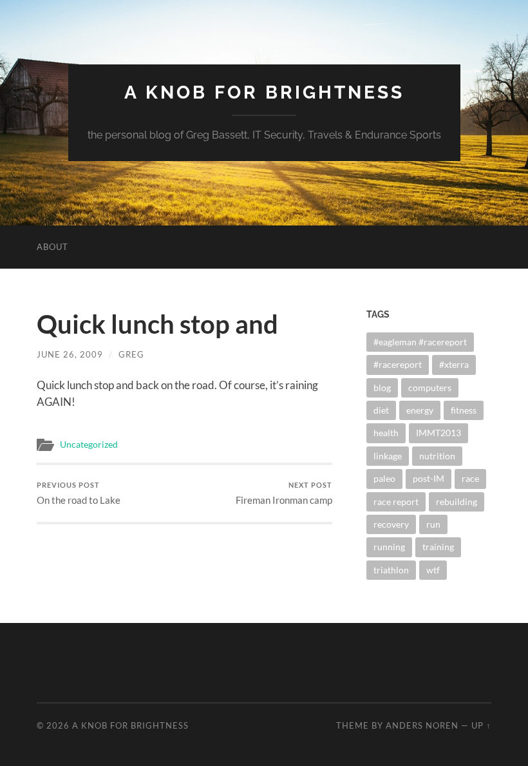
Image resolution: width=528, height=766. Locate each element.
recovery (391, 524)
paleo (384, 478)
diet (381, 410)
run (433, 524)
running (389, 546)
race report (396, 501)
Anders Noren (422, 725)
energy (419, 410)
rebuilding (456, 501)
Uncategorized (89, 444)
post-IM (428, 478)
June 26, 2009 (70, 354)
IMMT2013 (438, 432)
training (438, 546)
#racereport (397, 364)
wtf (433, 569)
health (386, 432)
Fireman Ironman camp (284, 493)
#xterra (454, 364)
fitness (463, 410)
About (52, 247)
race (470, 478)
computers (429, 387)
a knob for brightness (264, 92)
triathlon (391, 569)
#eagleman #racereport (420, 341)
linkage (387, 455)
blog (382, 387)
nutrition (437, 455)
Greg (131, 354)
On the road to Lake (78, 493)
